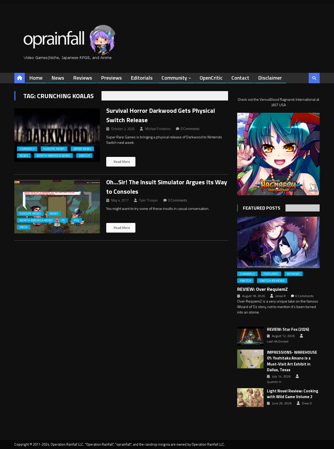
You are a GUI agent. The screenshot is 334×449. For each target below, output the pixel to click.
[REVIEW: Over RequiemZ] (278, 242)
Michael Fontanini (158, 128)
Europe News (54, 148)
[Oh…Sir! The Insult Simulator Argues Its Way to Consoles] (57, 206)
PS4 (76, 220)
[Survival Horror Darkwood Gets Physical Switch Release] (57, 135)
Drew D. (307, 403)
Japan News (82, 148)
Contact (240, 78)
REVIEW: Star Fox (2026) (288, 329)
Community (174, 78)
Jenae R (280, 296)
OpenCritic (211, 78)
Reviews (82, 78)
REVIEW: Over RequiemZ (262, 289)
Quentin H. (274, 382)
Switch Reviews (272, 280)
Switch (84, 155)
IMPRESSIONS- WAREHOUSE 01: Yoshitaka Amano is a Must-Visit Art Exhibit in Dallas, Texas (292, 361)
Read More (121, 161)
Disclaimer (270, 78)
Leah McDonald (277, 341)
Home (36, 78)
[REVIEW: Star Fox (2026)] (250, 336)
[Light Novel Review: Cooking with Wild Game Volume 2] (250, 397)
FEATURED (271, 273)
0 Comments (190, 128)
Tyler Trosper (148, 200)
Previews (111, 78)
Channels (27, 148)
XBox (24, 227)
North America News (53, 155)
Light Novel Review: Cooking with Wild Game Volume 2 (292, 394)
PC (63, 220)
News (57, 78)
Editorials (142, 78)
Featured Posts (261, 207)
